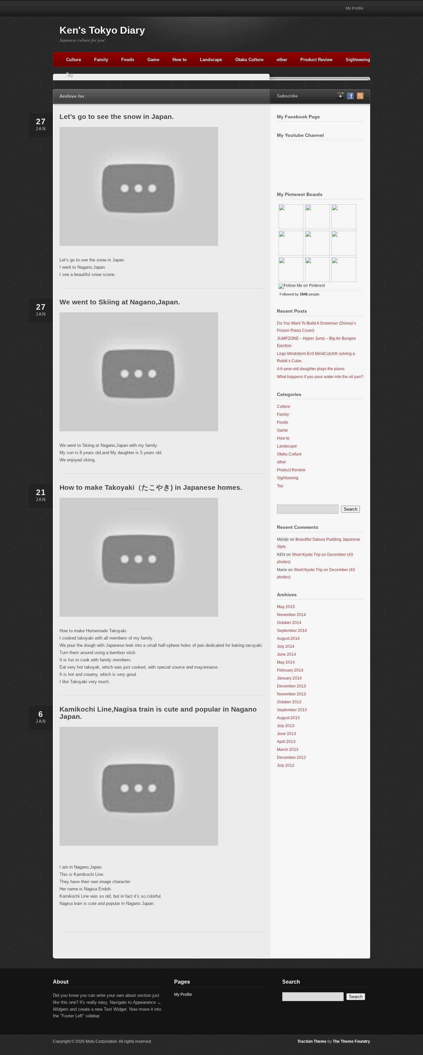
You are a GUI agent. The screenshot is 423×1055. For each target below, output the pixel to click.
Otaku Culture (249, 59)
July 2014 (285, 646)
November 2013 (291, 694)
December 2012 (291, 757)
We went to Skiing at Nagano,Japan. (119, 302)
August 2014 (288, 638)
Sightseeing (358, 59)
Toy (69, 74)
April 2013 (286, 741)
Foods (127, 59)
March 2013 (287, 749)
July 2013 (285, 725)
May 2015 (286, 607)
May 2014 (286, 662)
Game (153, 59)
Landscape (211, 59)
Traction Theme (312, 1041)
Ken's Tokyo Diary (102, 30)
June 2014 (286, 654)
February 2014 (290, 670)
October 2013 (289, 702)
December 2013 (291, 686)
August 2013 (288, 718)
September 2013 (292, 710)
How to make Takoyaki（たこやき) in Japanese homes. (150, 487)
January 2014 (289, 678)
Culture (73, 59)
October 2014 (289, 622)
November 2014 (291, 614)
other (282, 59)
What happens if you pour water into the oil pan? (320, 376)
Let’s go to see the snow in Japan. (116, 116)
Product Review (316, 59)
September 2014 (292, 630)
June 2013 (286, 733)
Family (101, 59)
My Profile (355, 8)
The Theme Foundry (351, 1041)
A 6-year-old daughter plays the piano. (311, 369)
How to (180, 59)
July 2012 (285, 765)
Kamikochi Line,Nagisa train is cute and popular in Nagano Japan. (158, 712)
